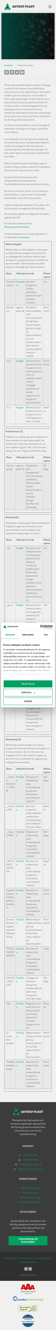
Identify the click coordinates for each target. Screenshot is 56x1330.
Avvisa (28, 701)
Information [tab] (28, 634)
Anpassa (26, 692)
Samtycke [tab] (10, 634)
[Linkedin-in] (30, 1269)
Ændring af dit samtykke (16, 227)
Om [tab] (46, 634)
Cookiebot (24, 237)
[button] (6, 72)
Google (20, 361)
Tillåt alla (28, 684)
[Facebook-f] (26, 1269)
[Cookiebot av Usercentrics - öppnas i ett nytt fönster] (40, 627)
